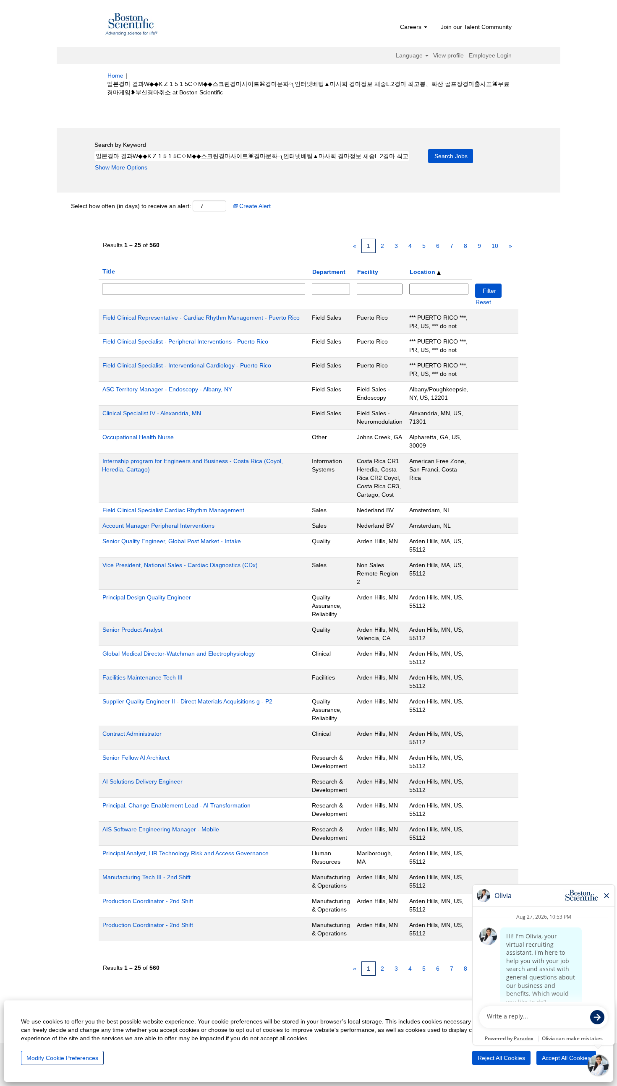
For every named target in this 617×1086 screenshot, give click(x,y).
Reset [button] (483, 302)
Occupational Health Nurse (138, 437)
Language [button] (410, 55)
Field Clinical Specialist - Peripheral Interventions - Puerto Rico (185, 341)
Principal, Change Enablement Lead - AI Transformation (176, 805)
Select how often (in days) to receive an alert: (131, 206)
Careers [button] (411, 26)
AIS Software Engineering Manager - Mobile (160, 829)
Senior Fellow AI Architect (136, 757)
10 (495, 245)
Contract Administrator (132, 733)
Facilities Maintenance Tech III (142, 677)
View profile (448, 55)
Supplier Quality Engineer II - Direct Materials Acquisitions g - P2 (187, 701)
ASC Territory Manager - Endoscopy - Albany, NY (167, 389)
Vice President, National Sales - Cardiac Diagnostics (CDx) (180, 565)
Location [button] (423, 271)
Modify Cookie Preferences (62, 1058)
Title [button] (108, 271)
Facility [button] (367, 271)
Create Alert (254, 206)
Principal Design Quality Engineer (146, 597)
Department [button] (328, 271)
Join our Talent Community (476, 26)
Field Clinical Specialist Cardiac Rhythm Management (173, 510)
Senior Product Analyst (132, 629)
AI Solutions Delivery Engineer (142, 781)
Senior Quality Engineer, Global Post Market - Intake (171, 541)
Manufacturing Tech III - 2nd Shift (146, 877)
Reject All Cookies (501, 1058)
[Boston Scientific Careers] (132, 26)
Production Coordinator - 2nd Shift (147, 901)
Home (115, 75)
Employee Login (490, 55)
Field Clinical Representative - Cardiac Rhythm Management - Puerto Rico (201, 317)
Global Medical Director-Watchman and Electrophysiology (178, 653)
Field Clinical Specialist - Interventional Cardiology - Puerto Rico (186, 365)
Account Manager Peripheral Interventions (158, 525)
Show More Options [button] (121, 167)
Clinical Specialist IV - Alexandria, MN (151, 413)
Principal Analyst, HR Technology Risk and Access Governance (185, 853)
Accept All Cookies (566, 1058)
